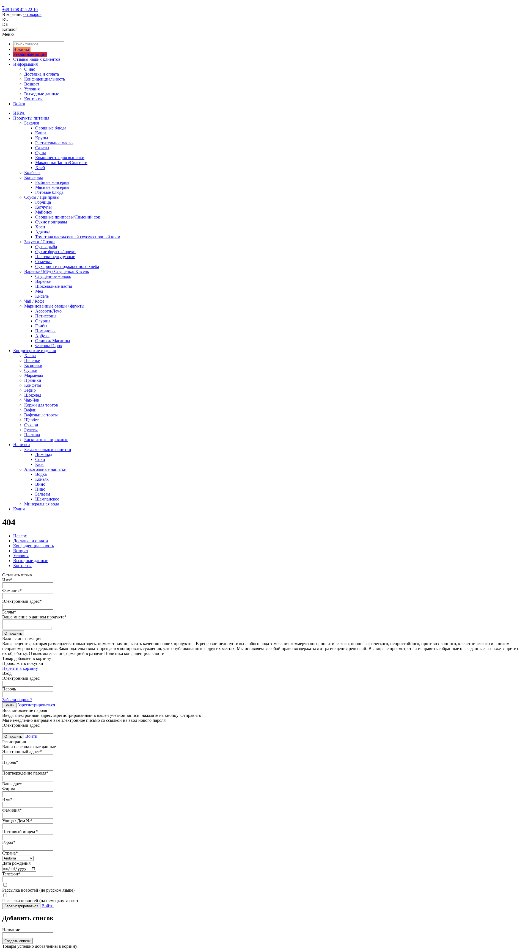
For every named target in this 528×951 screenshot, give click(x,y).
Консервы (33, 177)
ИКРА (19, 113)
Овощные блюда (50, 128)
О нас (29, 69)
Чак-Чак (31, 400)
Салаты (42, 147)
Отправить (13, 633)
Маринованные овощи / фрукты (54, 306)
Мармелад (33, 375)
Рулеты (31, 429)
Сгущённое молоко (53, 276)
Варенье (43, 281)
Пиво (40, 489)
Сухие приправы (51, 222)
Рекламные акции (30, 54)
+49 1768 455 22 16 (20, 9)
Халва (30, 355)
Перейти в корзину (20, 668)
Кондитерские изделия (34, 350)
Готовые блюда (49, 192)
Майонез (43, 212)
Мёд (39, 291)
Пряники (32, 380)
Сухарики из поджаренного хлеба (67, 266)
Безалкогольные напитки (47, 449)
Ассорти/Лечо (48, 311)
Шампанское (47, 499)
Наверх (20, 535)
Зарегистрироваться (36, 705)
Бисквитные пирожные (46, 439)
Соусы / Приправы (41, 197)
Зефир (30, 390)
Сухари (31, 424)
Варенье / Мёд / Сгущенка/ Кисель (56, 271)
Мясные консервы (52, 187)
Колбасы (32, 172)
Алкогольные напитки (45, 469)
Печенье (32, 360)
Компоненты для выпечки (59, 157)
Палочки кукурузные (55, 256)
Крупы (41, 138)
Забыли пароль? (17, 699)
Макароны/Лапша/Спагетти (61, 162)
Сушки (30, 370)
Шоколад (32, 395)
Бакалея (31, 123)
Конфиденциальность (44, 79)
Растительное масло (54, 142)
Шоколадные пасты (53, 286)
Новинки (22, 49)
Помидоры (45, 330)
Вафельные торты (41, 415)
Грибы (41, 326)
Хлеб (40, 167)
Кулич (19, 509)
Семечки (43, 261)
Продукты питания (31, 118)
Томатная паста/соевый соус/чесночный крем (77, 236)
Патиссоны (45, 316)
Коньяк (42, 479)
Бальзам (42, 494)
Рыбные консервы (52, 182)
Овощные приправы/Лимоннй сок (67, 217)
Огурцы (42, 321)
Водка (41, 474)
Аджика (42, 232)
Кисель (42, 296)
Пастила (32, 434)
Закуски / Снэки (39, 241)
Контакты (33, 98)
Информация (25, 64)
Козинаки (33, 365)
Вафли (30, 410)
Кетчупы (43, 207)
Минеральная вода (41, 504)
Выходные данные (41, 94)
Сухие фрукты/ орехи (55, 251)
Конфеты (32, 385)
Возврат (31, 84)
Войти (19, 103)
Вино (40, 484)
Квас (39, 464)
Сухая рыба (46, 246)
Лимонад (43, 454)
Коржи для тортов (41, 405)
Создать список (17, 941)
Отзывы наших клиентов (37, 59)
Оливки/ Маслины (52, 340)
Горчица (43, 202)
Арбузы (42, 335)
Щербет (31, 420)
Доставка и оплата (41, 74)
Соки (40, 459)
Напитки (21, 444)
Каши (40, 133)
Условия (32, 89)
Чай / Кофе (34, 301)
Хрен (40, 227)
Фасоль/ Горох (48, 345)
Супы (40, 152)
